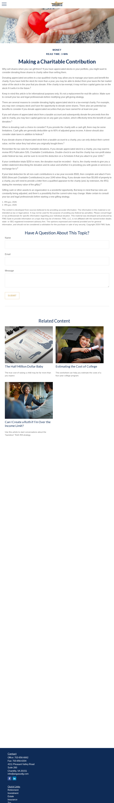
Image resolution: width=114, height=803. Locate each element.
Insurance (12, 799)
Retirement (13, 790)
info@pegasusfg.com (18, 774)
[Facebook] (9, 778)
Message (9, 270)
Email (8, 254)
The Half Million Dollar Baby (24, 366)
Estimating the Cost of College (76, 366)
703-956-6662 (21, 757)
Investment (13, 793)
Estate (11, 796)
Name (8, 238)
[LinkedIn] (14, 778)
